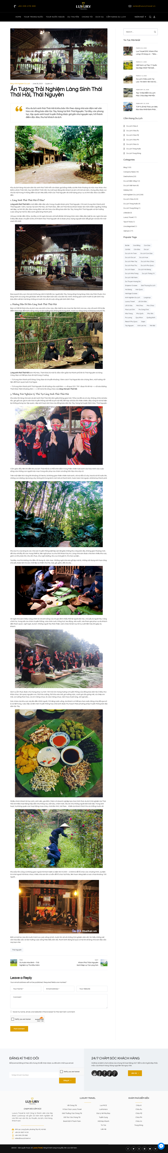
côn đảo (137, 249)
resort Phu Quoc (131, 321)
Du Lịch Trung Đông (130, 208)
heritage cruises (131, 293)
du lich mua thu (131, 265)
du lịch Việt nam (131, 277)
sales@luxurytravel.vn (144, 6)
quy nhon (139, 317)
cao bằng (136, 245)
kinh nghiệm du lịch (132, 297)
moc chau (150, 305)
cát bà (127, 249)
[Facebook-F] (128, 1149)
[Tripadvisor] (155, 1149)
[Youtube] (150, 1149)
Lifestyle (126, 213)
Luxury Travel (128, 217)
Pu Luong (128, 317)
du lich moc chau (147, 261)
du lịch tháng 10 (148, 273)
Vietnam (126, 231)
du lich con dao (146, 253)
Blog (12, 83)
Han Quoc (139, 289)
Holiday (126, 190)
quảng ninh (151, 317)
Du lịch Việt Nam (129, 185)
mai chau (139, 305)
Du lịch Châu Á (129, 199)
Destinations (128, 176)
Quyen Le (48, 83)
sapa (143, 321)
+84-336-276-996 (27, 6)
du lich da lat (130, 257)
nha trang (129, 313)
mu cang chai (144, 309)
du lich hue (143, 257)
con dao (147, 245)
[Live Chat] (161, 1146)
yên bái (152, 325)
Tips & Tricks (128, 222)
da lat (146, 249)
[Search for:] (140, 32)
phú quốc (140, 313)
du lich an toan (131, 253)
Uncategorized (129, 226)
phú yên (150, 313)
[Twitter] (133, 1149)
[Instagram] (139, 1149)
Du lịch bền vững (130, 181)
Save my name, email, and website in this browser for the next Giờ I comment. (44, 1012)
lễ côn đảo (142, 301)
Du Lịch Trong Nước (130, 204)
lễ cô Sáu (128, 305)
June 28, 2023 (37, 83)
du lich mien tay (131, 261)
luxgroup (147, 297)
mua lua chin (130, 309)
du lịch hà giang (144, 269)
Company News (129, 172)
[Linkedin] (144, 1149)
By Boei (161, 1151)
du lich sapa (130, 269)
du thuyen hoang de (132, 281)
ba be (127, 245)
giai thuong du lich (148, 285)
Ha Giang (128, 289)
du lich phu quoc (147, 265)
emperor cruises (131, 285)
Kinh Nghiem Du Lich (22, 83)
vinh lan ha (141, 325)
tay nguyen (129, 325)
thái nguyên (16, 950)
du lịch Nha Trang (131, 273)
